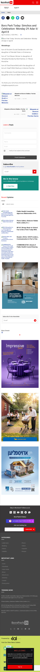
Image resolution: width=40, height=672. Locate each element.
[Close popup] (32, 650)
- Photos (23, 543)
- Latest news (5, 543)
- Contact (3, 580)
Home (3, 12)
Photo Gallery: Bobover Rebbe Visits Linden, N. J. (15, 601)
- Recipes (23, 551)
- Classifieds (4, 566)
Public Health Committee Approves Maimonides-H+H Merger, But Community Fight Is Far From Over (19, 596)
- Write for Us (4, 575)
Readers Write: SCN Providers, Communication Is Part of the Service (27, 239)
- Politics (3, 548)
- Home (3, 563)
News (9, 12)
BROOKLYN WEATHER (18, 8)
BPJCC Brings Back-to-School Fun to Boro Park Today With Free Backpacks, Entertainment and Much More (18, 606)
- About (3, 572)
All (3, 204)
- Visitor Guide (5, 569)
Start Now (11, 186)
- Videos (23, 545)
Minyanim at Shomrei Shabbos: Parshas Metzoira (25, 94)
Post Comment (20, 157)
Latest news (10, 204)
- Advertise (4, 577)
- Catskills (4, 551)
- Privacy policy (5, 583)
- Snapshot (24, 548)
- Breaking (4, 545)
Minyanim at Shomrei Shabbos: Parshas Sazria (14, 110)
